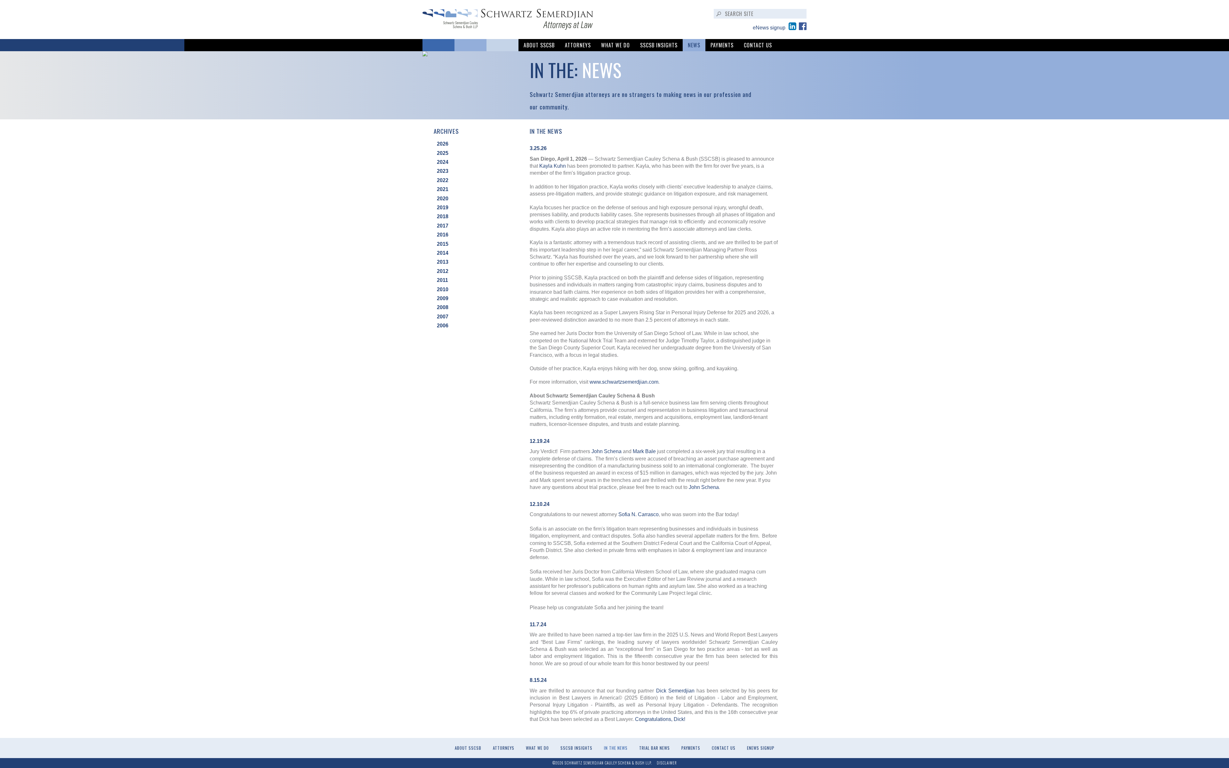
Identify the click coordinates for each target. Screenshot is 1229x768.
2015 (442, 244)
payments (722, 45)
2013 (442, 262)
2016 (442, 234)
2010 (442, 289)
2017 (442, 225)
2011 (442, 280)
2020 (442, 198)
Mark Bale (644, 451)
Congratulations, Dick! (660, 719)
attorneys (578, 45)
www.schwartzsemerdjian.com (624, 382)
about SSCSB (539, 45)
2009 (442, 298)
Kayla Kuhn (552, 166)
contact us (758, 45)
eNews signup (769, 27)
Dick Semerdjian (675, 690)
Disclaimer (667, 762)
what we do (615, 45)
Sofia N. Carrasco (638, 514)
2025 (442, 153)
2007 (442, 316)
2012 (442, 271)
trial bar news (654, 748)
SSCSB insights (659, 45)
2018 (442, 216)
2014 (442, 253)
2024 (442, 162)
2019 (442, 207)
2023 (442, 171)
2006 (442, 325)
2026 (442, 144)
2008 (442, 307)
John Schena (606, 451)
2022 (442, 180)
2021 (442, 189)
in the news (616, 748)
